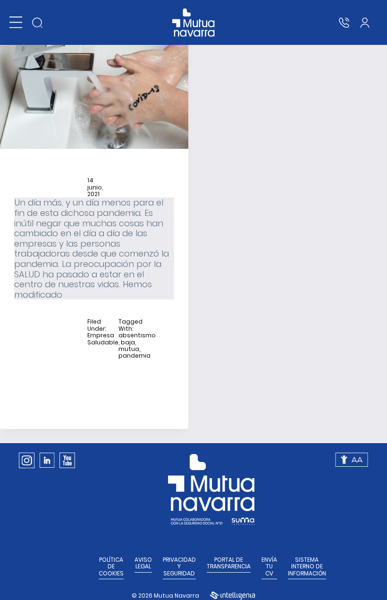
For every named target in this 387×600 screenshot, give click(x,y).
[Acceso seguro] (364, 22)
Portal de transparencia (229, 563)
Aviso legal (143, 563)
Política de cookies (111, 567)
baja (128, 342)
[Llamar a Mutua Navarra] (344, 22)
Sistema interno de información (307, 567)
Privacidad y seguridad (179, 567)
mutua (128, 349)
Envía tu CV (269, 567)
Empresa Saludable (102, 339)
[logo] (193, 23)
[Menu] (15, 22)
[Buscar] (37, 22)
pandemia (134, 355)
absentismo (137, 335)
